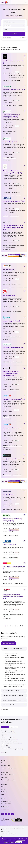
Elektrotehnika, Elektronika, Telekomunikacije (10, 743)
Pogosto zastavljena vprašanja (8, 768)
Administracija (4, 745)
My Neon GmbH (6, 80)
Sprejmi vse (18, 842)
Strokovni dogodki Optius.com (8, 774)
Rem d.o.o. (5, 557)
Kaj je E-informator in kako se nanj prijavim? (13, 695)
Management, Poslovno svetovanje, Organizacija (11, 749)
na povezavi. (19, 686)
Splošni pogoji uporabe (5, 831)
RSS (2, 836)
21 (20, 626)
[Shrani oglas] (24, 56)
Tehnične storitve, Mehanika (7, 733)
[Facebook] (6, 814)
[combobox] (14, 25)
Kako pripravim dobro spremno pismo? (12, 700)
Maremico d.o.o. (6, 192)
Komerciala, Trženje (5, 747)
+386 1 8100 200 (5, 806)
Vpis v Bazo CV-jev (5, 765)
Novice (2, 794)
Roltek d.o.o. (5, 215)
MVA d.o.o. (5, 535)
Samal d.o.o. (5, 389)
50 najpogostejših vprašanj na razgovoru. (12, 648)
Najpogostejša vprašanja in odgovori (14, 15)
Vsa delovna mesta (15, 80)
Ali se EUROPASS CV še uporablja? (11, 690)
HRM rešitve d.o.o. (7, 311)
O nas (2, 786)
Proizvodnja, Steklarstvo (6, 731)
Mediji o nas (4, 791)
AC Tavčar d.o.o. (6, 284)
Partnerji (3, 789)
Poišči (14, 33)
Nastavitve (12, 842)
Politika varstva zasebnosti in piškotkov (9, 834)
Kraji (16, 727)
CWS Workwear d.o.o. (7, 583)
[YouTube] (12, 814)
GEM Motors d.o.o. (7, 474)
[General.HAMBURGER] (26, 2)
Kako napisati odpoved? (8, 705)
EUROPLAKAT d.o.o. (7, 105)
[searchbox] (14, 29)
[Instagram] (9, 814)
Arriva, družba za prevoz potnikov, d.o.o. (12, 337)
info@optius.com (5, 809)
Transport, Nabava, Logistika (7, 737)
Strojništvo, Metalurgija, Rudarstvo (8, 739)
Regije (11, 727)
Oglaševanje (4, 777)
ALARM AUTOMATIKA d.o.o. (9, 131)
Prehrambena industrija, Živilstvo (8, 741)
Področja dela (5, 727)
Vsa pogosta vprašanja (8, 643)
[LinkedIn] (2, 814)
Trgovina (3, 735)
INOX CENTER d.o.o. (7, 509)
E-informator (4, 763)
